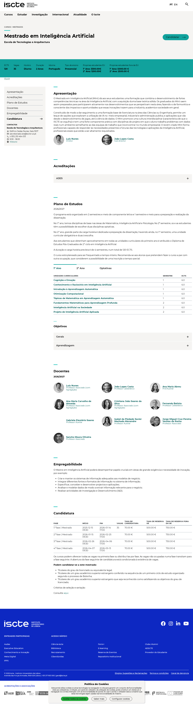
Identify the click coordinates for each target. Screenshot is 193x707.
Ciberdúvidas (57, 656)
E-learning (103, 648)
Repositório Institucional (109, 656)
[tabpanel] (123, 295)
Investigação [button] (40, 14)
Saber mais (99, 699)
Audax (7, 644)
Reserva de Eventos (107, 652)
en (176, 5)
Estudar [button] (22, 14)
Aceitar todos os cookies (74, 699)
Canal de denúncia (180, 673)
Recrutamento (58, 652)
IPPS (6, 660)
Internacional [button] (60, 14)
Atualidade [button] (80, 14)
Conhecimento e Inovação (16, 652)
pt (171, 5)
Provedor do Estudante (156, 652)
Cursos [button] (8, 14)
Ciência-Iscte (57, 644)
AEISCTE (149, 648)
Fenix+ (101, 644)
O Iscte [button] (95, 14)
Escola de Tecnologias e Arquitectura (27, 42)
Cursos (7, 27)
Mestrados (18, 27)
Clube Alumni (151, 644)
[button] (176, 37)
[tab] (65, 267)
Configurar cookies (121, 699)
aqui (66, 593)
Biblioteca (56, 648)
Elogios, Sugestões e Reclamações (131, 673)
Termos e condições (159, 673)
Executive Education (14, 648)
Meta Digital (10, 656)
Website (13, 142)
